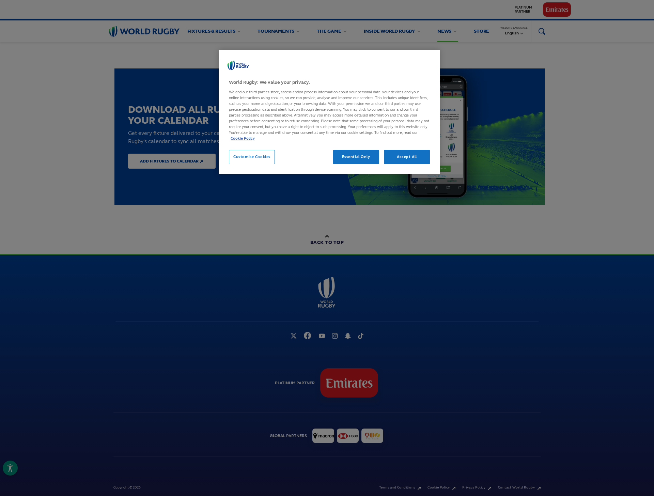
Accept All (407, 156)
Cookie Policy (243, 138)
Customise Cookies (251, 156)
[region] (329, 112)
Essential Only (356, 156)
